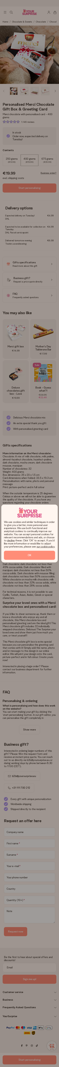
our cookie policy (46, 546)
